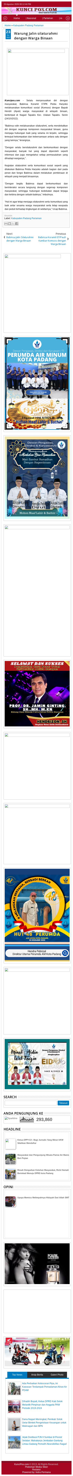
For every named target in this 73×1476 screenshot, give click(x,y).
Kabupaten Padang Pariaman (26, 218)
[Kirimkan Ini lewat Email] (6, 223)
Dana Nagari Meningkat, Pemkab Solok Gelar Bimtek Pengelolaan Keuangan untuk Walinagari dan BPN (44, 1422)
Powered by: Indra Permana (36, 1472)
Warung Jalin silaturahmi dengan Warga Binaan (36, 35)
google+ (63, 4)
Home (17, 18)
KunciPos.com (21, 1464)
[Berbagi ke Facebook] (17, 223)
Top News (17, 1374)
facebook (58, 4)
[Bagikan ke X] (13, 223)
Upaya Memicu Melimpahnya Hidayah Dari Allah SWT (43, 1197)
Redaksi (36, 1469)
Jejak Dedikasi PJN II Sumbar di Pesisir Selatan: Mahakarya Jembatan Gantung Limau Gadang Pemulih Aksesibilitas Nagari (44, 1440)
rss (68, 4)
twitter (53, 4)
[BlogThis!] (9, 223)
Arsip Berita (37, 1374)
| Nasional (31, 18)
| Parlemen (47, 18)
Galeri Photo (57, 1374)
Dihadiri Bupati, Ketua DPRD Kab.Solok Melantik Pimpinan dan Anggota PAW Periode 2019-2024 (42, 1404)
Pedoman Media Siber (36, 1467)
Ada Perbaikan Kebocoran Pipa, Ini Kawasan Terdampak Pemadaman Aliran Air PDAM (44, 1387)
